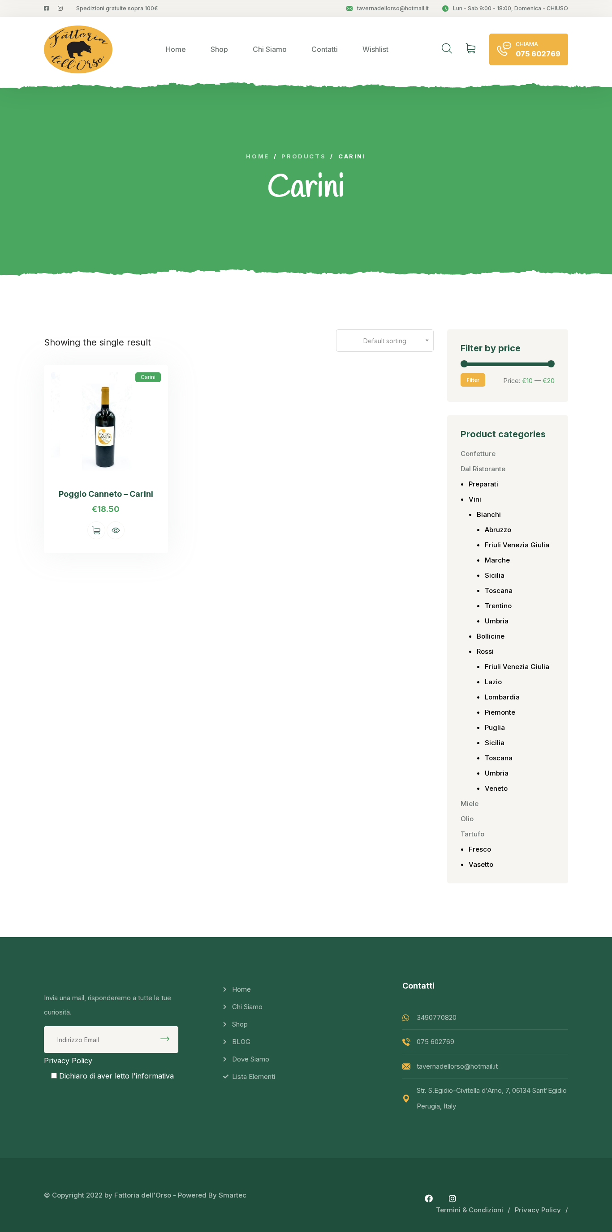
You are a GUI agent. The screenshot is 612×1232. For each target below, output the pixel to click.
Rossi (485, 651)
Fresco (480, 849)
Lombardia (502, 697)
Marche (497, 560)
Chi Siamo (270, 49)
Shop (219, 49)
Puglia (495, 727)
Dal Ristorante (483, 469)
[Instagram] (452, 1198)
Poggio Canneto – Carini (106, 494)
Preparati (483, 484)
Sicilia (494, 575)
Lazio (493, 682)
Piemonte (500, 712)
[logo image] (78, 49)
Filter (472, 380)
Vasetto (481, 864)
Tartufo (472, 834)
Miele (469, 803)
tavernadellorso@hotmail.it (393, 8)
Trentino (498, 605)
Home (176, 49)
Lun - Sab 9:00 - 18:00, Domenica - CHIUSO (510, 8)
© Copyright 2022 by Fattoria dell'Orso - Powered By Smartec (145, 1195)
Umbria (497, 621)
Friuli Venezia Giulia (517, 545)
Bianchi (489, 514)
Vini (475, 499)
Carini (148, 377)
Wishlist (375, 49)
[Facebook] (429, 1198)
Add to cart (96, 530)
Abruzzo (498, 529)
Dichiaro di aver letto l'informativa (116, 1075)
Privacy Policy (68, 1060)
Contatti (324, 49)
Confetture (478, 453)
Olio (467, 818)
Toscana (499, 590)
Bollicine (490, 636)
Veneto (496, 788)
